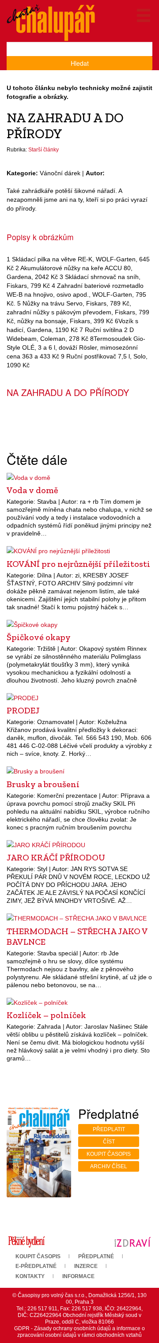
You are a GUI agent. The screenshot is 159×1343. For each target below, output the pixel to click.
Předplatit (109, 1129)
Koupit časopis (109, 1154)
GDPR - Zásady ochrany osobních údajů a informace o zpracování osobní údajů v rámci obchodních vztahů (79, 1331)
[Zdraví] (132, 1241)
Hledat (80, 63)
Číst (109, 1142)
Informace (78, 1276)
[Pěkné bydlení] (26, 1241)
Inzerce (86, 1266)
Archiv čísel (108, 1166)
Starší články (43, 150)
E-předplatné (36, 1266)
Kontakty (30, 1276)
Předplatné (96, 1256)
